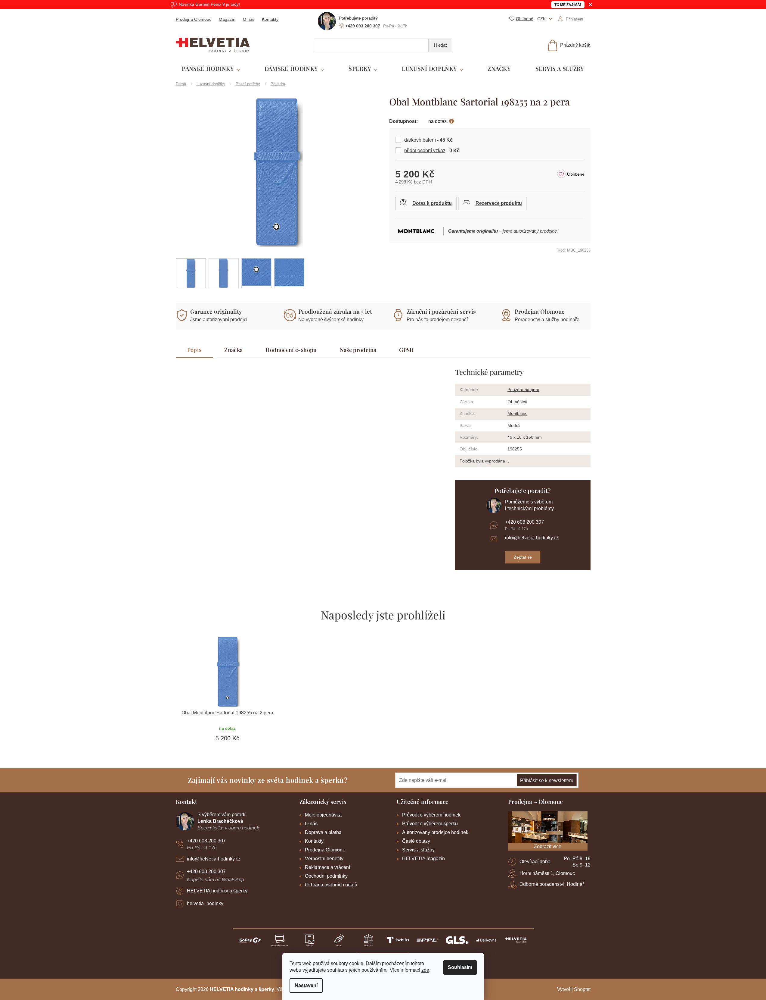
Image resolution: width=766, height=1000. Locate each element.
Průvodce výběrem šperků (430, 823)
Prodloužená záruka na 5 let (335, 311)
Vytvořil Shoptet (574, 989)
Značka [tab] (233, 349)
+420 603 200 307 (524, 522)
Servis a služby (418, 849)
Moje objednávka (323, 814)
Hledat (440, 45)
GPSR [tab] (406, 349)
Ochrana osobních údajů (331, 884)
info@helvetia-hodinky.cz (532, 537)
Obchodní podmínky (326, 876)
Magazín (227, 19)
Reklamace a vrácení (327, 867)
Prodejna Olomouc (193, 19)
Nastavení (306, 985)
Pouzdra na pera (523, 389)
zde (425, 970)
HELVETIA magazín (423, 858)
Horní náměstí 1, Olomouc (547, 873)
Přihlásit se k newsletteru (546, 780)
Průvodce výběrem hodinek (431, 814)
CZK (542, 18)
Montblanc (517, 413)
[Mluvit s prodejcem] (426, 203)
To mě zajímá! (567, 5)
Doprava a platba (323, 832)
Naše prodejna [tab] (358, 349)
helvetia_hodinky (205, 903)
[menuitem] (211, 69)
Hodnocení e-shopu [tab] (291, 349)
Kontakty (270, 19)
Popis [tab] (194, 349)
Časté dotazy (416, 841)
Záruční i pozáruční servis (441, 311)
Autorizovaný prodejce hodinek (435, 832)
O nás (248, 19)
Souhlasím (460, 967)
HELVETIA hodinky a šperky (217, 890)
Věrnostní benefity (324, 858)
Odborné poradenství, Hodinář (551, 884)
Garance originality (216, 311)
